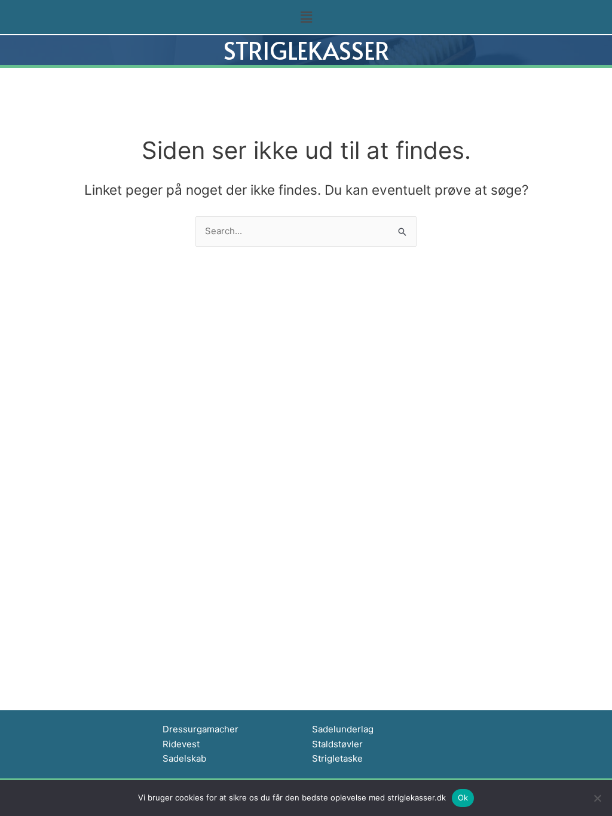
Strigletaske (337, 758)
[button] (306, 17)
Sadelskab (184, 758)
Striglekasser (306, 49)
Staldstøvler (337, 744)
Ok (463, 797)
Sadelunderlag (343, 729)
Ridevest (181, 744)
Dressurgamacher (200, 729)
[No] (597, 798)
